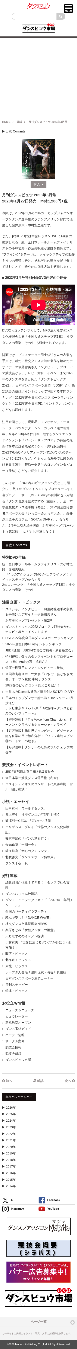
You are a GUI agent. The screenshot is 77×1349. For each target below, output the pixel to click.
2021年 (11, 1140)
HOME (6, 122)
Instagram (17, 1208)
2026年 (11, 1107)
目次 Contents (15, 131)
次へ (68, 1081)
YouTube (53, 1208)
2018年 (11, 1159)
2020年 (11, 1146)
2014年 (11, 1186)
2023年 (11, 1127)
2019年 (11, 1153)
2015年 (11, 1179)
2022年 (11, 1133)
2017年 (11, 1166)
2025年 (11, 1114)
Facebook (53, 1200)
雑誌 (19, 122)
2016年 (11, 1173)
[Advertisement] (38, 76)
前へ (8, 1081)
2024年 (11, 1120)
